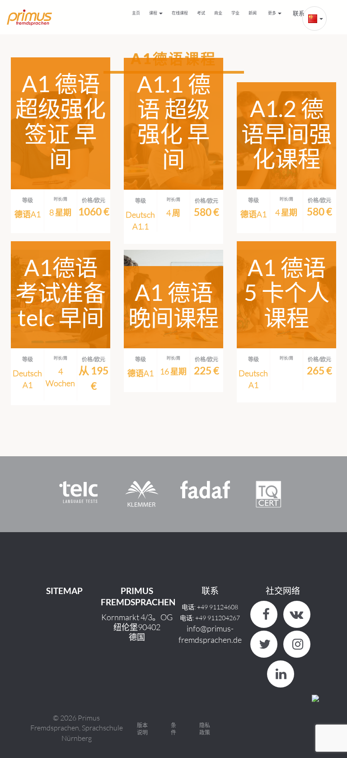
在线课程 (180, 12)
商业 (218, 12)
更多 (272, 12)
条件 (173, 729)
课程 (153, 12)
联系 (299, 13)
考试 (201, 12)
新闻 (253, 12)
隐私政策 (204, 729)
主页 (136, 12)
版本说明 (142, 729)
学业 (235, 12)
